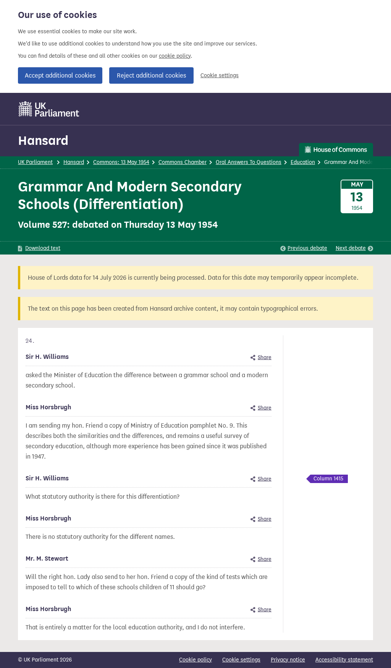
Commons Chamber (182, 162)
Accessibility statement (344, 660)
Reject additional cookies (151, 75)
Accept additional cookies (60, 75)
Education (303, 162)
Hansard (43, 140)
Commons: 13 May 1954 (121, 162)
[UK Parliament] (49, 109)
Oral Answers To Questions (248, 162)
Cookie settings (219, 75)
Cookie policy (195, 660)
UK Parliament (35, 162)
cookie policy (175, 56)
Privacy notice (288, 660)
